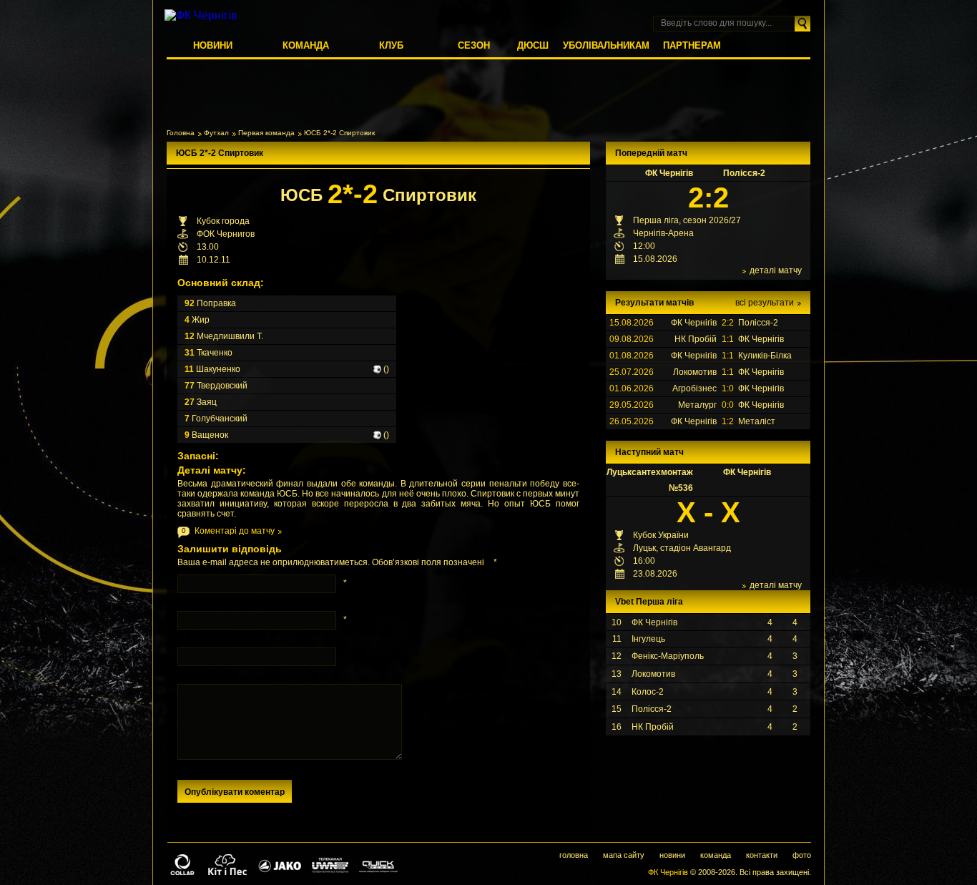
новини (672, 855)
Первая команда (266, 133)
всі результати (764, 303)
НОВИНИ (212, 45)
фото (801, 855)
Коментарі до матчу (235, 531)
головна (573, 855)
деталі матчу (776, 270)
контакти (761, 855)
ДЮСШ (533, 45)
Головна (181, 133)
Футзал (216, 133)
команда (715, 855)
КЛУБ (391, 45)
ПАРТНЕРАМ (692, 45)
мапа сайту (623, 855)
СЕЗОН (474, 45)
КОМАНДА (306, 45)
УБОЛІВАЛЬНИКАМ (606, 45)
